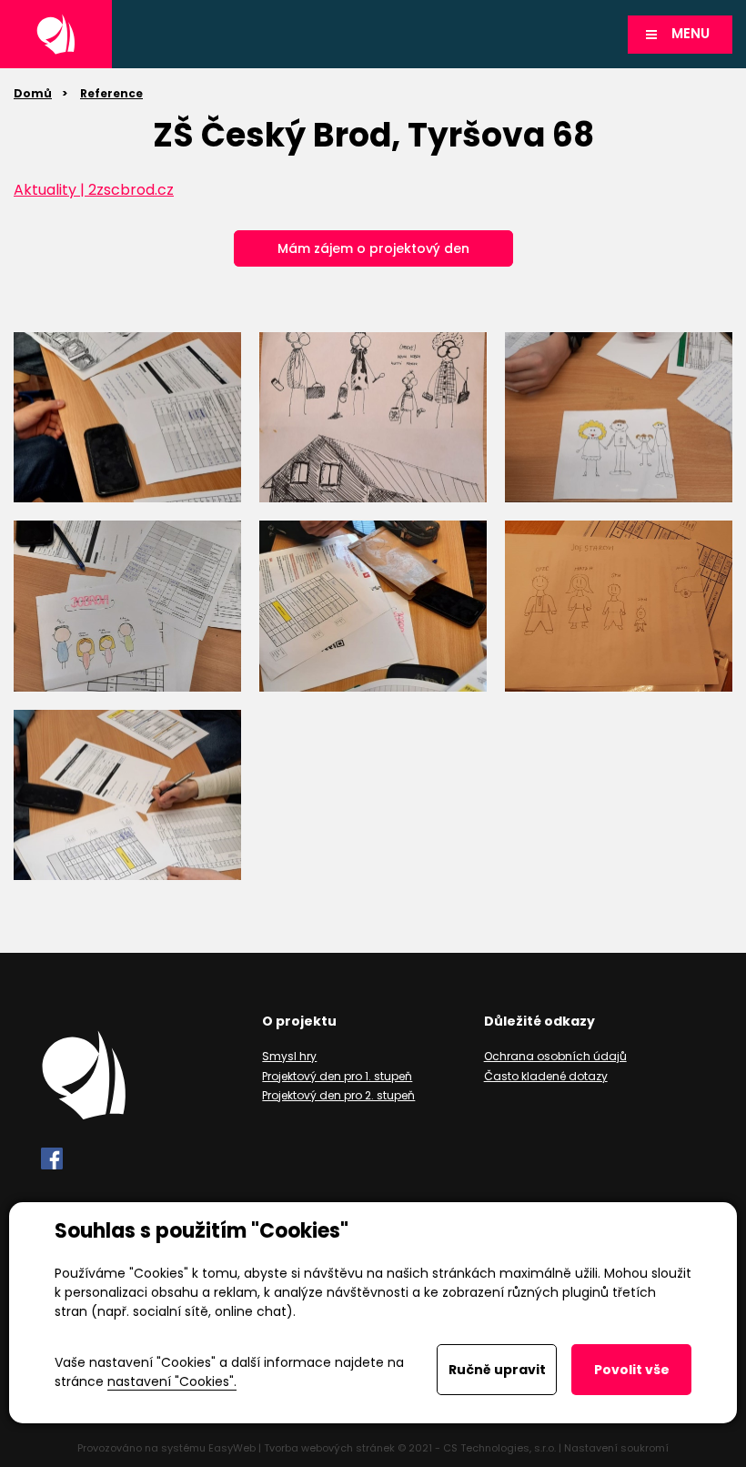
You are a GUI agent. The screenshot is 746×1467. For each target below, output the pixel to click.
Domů (33, 93)
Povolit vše (632, 1370)
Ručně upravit (497, 1370)
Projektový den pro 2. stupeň (338, 1095)
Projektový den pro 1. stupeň (337, 1076)
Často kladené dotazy (546, 1076)
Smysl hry (289, 1056)
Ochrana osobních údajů (555, 1056)
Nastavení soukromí (616, 1448)
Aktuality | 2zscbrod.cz (94, 189)
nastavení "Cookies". (172, 1381)
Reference (111, 93)
